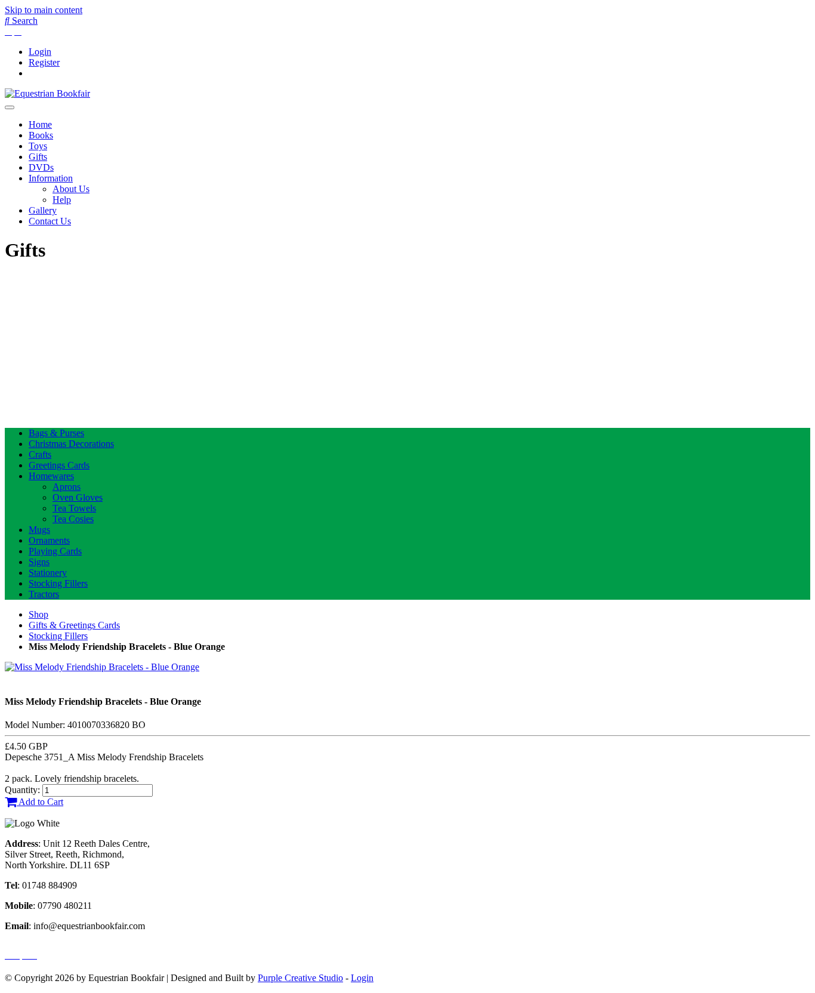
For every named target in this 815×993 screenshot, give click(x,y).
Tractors (44, 594)
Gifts (38, 157)
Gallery (43, 210)
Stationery (48, 573)
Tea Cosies (73, 519)
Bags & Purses (56, 433)
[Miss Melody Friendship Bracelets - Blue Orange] (102, 667)
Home (40, 124)
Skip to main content (43, 10)
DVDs (41, 167)
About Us (71, 189)
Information (51, 178)
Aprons (67, 487)
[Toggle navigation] (9, 107)
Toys (38, 146)
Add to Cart (40, 802)
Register (44, 62)
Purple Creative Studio (300, 978)
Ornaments (49, 540)
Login (40, 52)
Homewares (51, 476)
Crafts (40, 454)
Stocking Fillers (58, 583)
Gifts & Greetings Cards (74, 625)
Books (41, 135)
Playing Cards (55, 551)
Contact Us (50, 221)
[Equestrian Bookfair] (47, 93)
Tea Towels (74, 508)
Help (62, 200)
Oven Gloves (78, 497)
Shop (38, 614)
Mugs (39, 530)
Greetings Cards (59, 465)
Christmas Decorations (71, 444)
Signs (39, 562)
